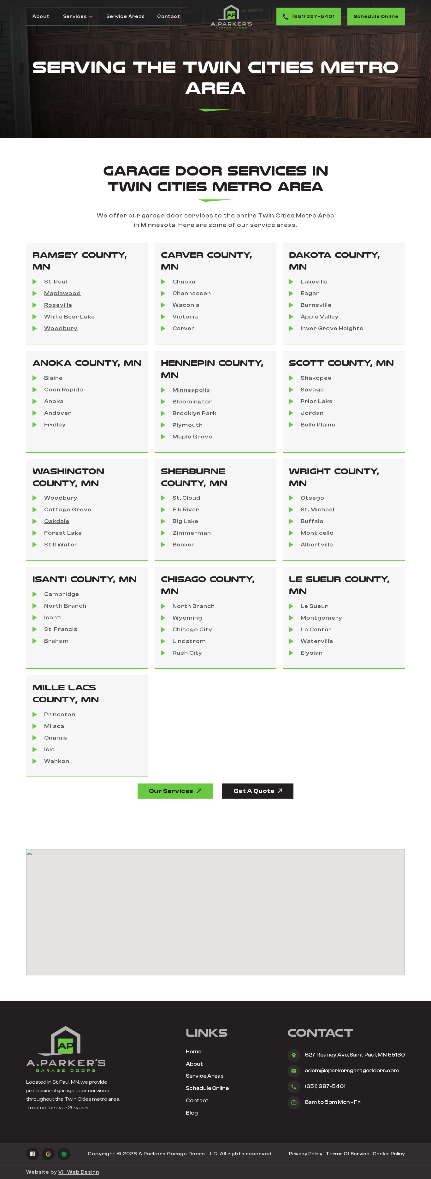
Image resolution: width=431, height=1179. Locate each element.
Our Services (171, 791)
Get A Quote (254, 791)
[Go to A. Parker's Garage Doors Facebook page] (32, 1154)
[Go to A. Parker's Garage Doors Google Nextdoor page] (64, 1154)
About (41, 16)
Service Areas (125, 16)
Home (193, 1052)
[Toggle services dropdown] (91, 16)
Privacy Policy (305, 1154)
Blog (192, 1113)
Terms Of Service (347, 1154)
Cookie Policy (389, 1154)
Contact (168, 16)
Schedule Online (376, 16)
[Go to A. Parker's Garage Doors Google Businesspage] (48, 1154)
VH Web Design (78, 1172)
